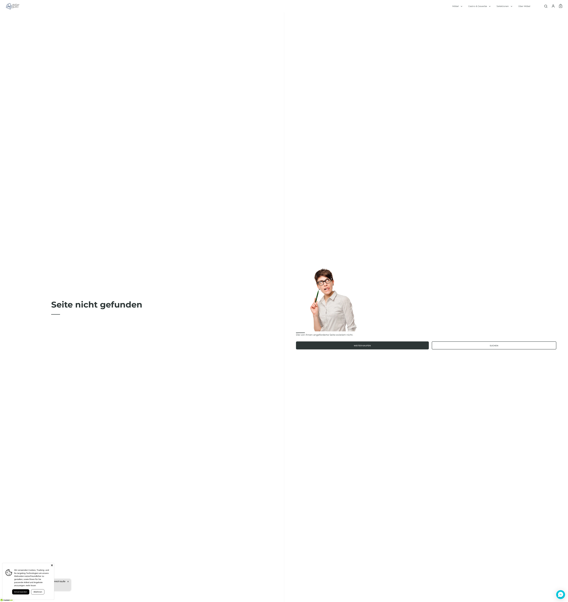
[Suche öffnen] (545, 6)
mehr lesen (31, 585)
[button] (560, 594)
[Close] (51, 565)
